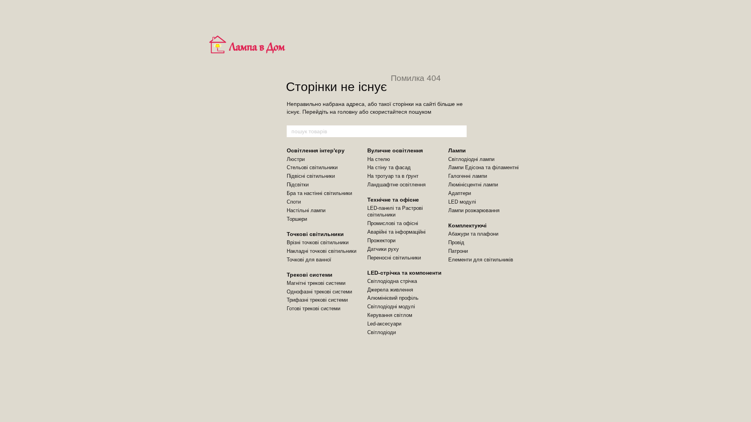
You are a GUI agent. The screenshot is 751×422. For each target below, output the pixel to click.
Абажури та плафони (473, 234)
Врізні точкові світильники (318, 242)
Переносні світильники (394, 258)
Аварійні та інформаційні (396, 232)
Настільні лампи (306, 210)
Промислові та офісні (392, 223)
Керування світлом (389, 315)
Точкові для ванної (309, 260)
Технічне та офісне (393, 200)
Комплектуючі (467, 225)
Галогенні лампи (467, 176)
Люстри (296, 159)
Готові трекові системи (313, 308)
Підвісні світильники (311, 176)
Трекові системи (309, 275)
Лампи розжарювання (473, 210)
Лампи (457, 150)
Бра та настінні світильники (319, 193)
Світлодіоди (381, 332)
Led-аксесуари (384, 324)
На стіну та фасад (389, 167)
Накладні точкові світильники (321, 251)
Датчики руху (383, 249)
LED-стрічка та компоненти (404, 273)
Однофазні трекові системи (319, 292)
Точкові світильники (315, 234)
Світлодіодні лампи (471, 159)
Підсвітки (298, 185)
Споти (294, 202)
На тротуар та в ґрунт (393, 176)
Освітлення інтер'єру (316, 150)
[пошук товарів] (460, 131)
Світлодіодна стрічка (392, 281)
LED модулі (462, 202)
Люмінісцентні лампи (473, 185)
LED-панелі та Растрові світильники (395, 211)
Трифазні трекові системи (317, 300)
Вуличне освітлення (395, 150)
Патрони (458, 251)
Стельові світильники (312, 167)
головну (348, 112)
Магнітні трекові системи (316, 283)
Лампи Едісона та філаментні (483, 167)
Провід (456, 242)
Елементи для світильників (480, 260)
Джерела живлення (390, 290)
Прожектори (381, 240)
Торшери (297, 219)
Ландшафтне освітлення (396, 185)
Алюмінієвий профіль (393, 298)
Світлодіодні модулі (391, 306)
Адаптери (459, 193)
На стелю (378, 159)
